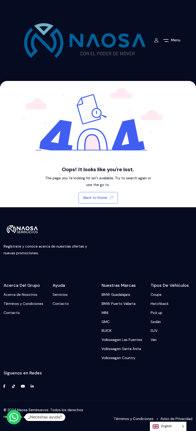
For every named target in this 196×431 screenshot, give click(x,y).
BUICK (106, 330)
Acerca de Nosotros (20, 294)
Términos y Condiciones (23, 303)
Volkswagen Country (118, 358)
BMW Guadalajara (116, 294)
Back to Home (95, 197)
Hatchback (160, 303)
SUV (154, 330)
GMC (106, 321)
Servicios (60, 294)
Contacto (12, 312)
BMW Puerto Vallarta (119, 303)
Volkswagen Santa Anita (121, 348)
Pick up (156, 312)
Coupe (156, 294)
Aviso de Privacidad (176, 418)
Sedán (156, 321)
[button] (14, 417)
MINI (105, 312)
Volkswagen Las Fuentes (122, 339)
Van (154, 339)
